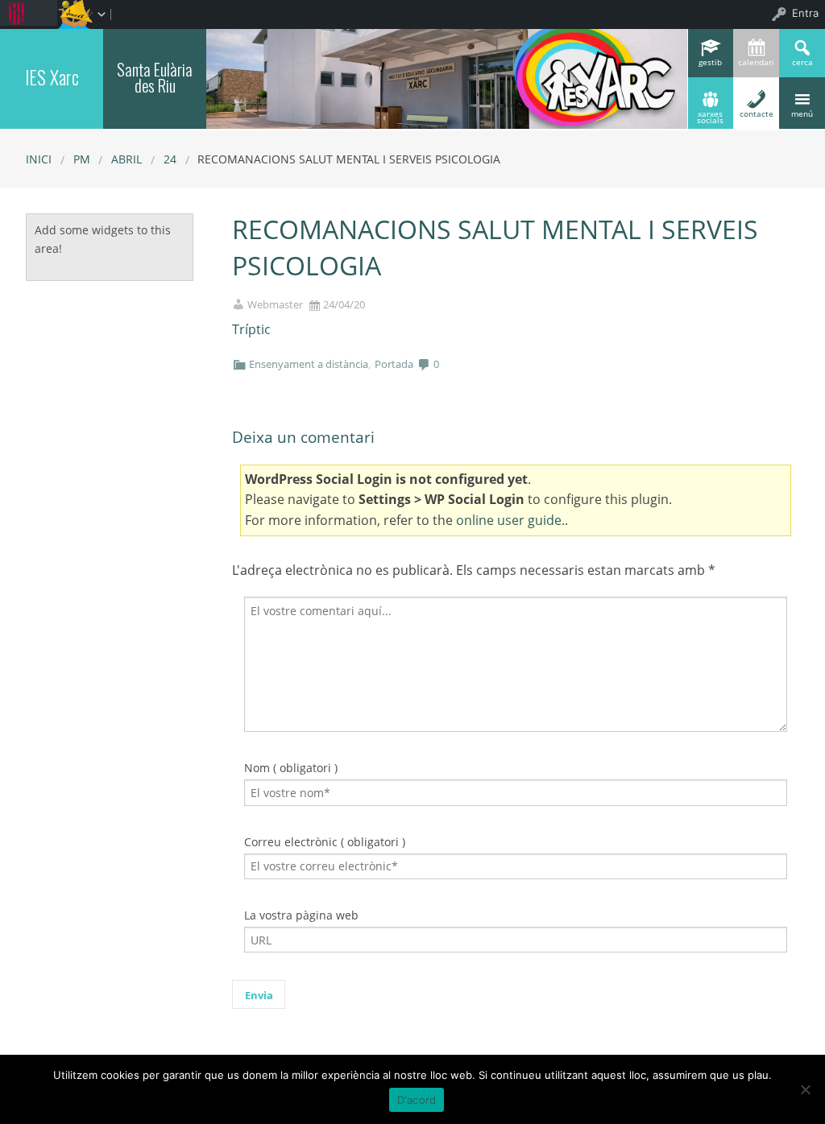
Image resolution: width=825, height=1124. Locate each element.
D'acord (417, 1099)
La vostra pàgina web (301, 915)
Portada (394, 364)
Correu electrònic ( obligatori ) (324, 841)
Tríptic (251, 329)
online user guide (509, 520)
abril (126, 159)
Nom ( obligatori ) (291, 767)
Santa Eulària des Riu (155, 77)
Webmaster (275, 305)
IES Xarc (52, 77)
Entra (805, 12)
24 (170, 159)
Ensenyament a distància (308, 364)
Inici (39, 159)
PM (81, 159)
